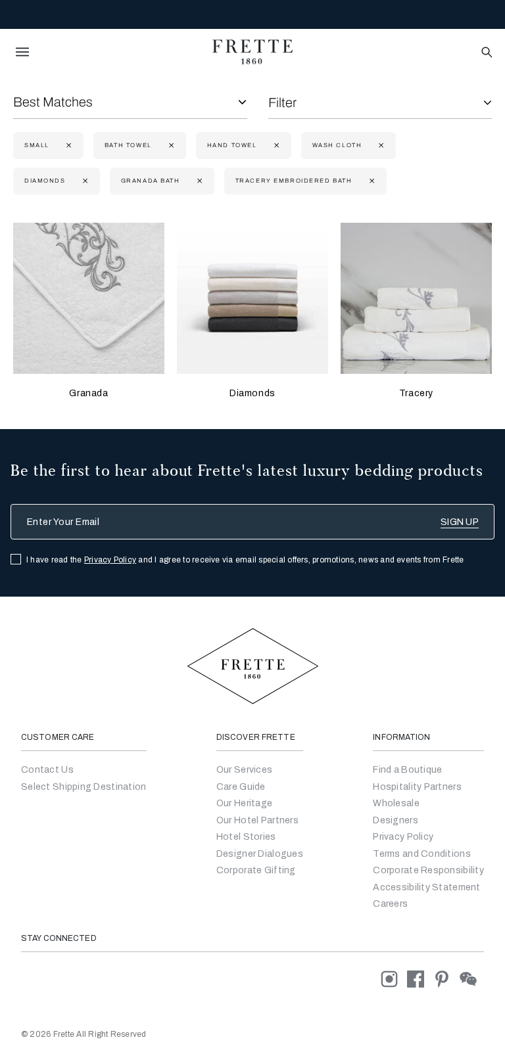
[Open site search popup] (485, 53)
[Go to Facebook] (420, 979)
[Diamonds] (252, 298)
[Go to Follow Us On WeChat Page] (472, 979)
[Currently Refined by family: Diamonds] (83, 181)
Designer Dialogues (259, 854)
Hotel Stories (246, 837)
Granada (88, 393)
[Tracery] (416, 298)
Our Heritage (244, 803)
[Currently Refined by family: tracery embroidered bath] (370, 181)
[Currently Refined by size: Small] (67, 145)
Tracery (416, 393)
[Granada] (88, 298)
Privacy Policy (110, 559)
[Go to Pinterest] (446, 979)
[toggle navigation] (22, 52)
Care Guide (241, 787)
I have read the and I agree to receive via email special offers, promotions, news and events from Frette (245, 559)
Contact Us (47, 770)
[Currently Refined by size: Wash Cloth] (379, 145)
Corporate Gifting (256, 870)
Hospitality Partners (417, 787)
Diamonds (252, 393)
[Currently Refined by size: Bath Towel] (169, 145)
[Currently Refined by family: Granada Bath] (198, 181)
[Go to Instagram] (394, 979)
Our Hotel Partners (257, 820)
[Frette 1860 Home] (252, 52)
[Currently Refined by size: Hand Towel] (275, 145)
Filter (282, 102)
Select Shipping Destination (84, 787)
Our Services (244, 770)
